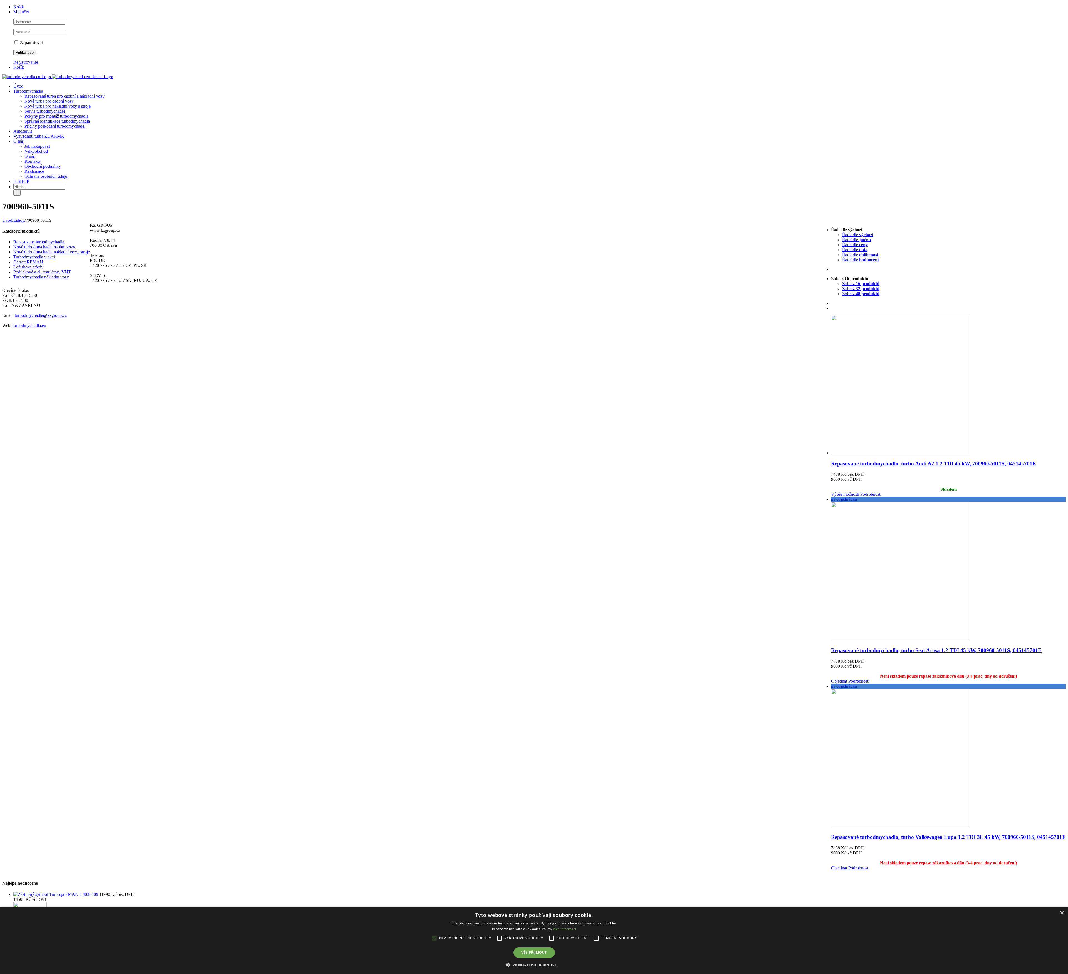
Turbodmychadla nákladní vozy (41, 277)
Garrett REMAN (28, 262)
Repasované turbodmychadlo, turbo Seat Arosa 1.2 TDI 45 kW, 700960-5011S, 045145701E (936, 650)
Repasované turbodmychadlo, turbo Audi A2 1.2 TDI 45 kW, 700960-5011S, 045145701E (933, 464)
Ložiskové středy (28, 267)
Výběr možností (845, 494)
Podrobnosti (870, 494)
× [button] (1062, 913)
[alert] (534, 940)
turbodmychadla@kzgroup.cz (41, 315)
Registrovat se (25, 62)
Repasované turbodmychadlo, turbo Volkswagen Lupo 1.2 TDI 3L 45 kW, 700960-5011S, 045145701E (948, 837)
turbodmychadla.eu (29, 325)
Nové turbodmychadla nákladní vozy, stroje (51, 252)
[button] (533, 964)
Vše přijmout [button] (534, 952)
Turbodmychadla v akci (34, 257)
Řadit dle (857, 234)
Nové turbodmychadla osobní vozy (44, 247)
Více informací (564, 928)
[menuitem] (539, 6)
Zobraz (860, 283)
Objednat (839, 681)
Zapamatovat (31, 42)
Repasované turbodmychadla (38, 242)
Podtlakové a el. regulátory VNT (42, 272)
